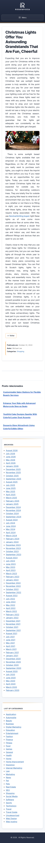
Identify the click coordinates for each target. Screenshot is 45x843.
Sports (9, 802)
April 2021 (10, 646)
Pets (8, 784)
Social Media (12, 796)
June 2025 (11, 488)
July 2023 (10, 561)
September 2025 (13, 479)
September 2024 (13, 517)
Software (10, 799)
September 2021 (13, 630)
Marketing (10, 774)
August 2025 (12, 482)
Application (11, 714)
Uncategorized (12, 815)
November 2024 (13, 510)
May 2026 (10, 460)
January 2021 (12, 655)
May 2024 (10, 529)
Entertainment (12, 733)
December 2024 (13, 507)
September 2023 (13, 554)
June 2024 (11, 526)
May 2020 (10, 681)
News (8, 777)
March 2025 (11, 497)
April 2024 (10, 532)
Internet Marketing (14, 768)
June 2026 (11, 456)
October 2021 (12, 627)
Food (8, 746)
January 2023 (12, 580)
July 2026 (10, 453)
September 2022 (13, 592)
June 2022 (11, 602)
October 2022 (12, 589)
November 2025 (13, 472)
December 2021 (13, 621)
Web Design (11, 818)
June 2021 (10, 640)
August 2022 (12, 595)
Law (8, 771)
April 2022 (10, 608)
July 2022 (10, 599)
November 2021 (13, 624)
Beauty (9, 720)
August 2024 (12, 520)
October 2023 (12, 551)
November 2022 (13, 586)
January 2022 (12, 617)
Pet (7, 780)
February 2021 (12, 652)
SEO (8, 790)
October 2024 (12, 513)
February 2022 (12, 614)
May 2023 (10, 567)
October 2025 (12, 475)
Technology (11, 806)
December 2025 (13, 469)
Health (9, 755)
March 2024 (11, 535)
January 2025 (12, 504)
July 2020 (10, 674)
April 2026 (10, 463)
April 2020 (10, 684)
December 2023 (13, 545)
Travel (8, 809)
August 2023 (12, 558)
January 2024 (12, 542)
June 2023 (11, 564)
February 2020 (12, 690)
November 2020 (13, 662)
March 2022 (11, 611)
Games (9, 749)
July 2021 (10, 636)
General (9, 752)
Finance (9, 739)
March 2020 (11, 687)
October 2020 (12, 665)
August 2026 (12, 450)
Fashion (9, 736)
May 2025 (10, 491)
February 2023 (12, 576)
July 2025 (10, 485)
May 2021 (10, 643)
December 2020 (13, 658)
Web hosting (11, 821)
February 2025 (12, 501)
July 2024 (10, 523)
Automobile (11, 717)
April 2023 (10, 570)
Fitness (9, 743)
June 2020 (11, 678)
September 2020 (13, 668)
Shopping (20, 351)
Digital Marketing (13, 727)
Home (8, 758)
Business (10, 724)
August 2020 (12, 671)
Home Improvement (15, 761)
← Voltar (11, 336)
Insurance (10, 765)
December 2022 (13, 583)
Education (10, 730)
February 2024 (12, 539)
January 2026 (12, 466)
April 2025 (10, 494)
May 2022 (10, 605)
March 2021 (11, 649)
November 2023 (13, 548)
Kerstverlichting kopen (19, 216)
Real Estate (11, 787)
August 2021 (11, 633)
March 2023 (11, 573)
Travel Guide (11, 812)
